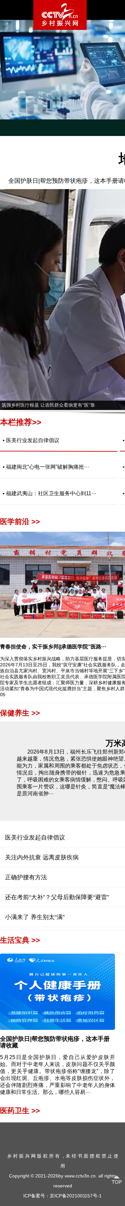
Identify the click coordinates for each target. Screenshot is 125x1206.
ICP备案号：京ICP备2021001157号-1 (62, 1195)
